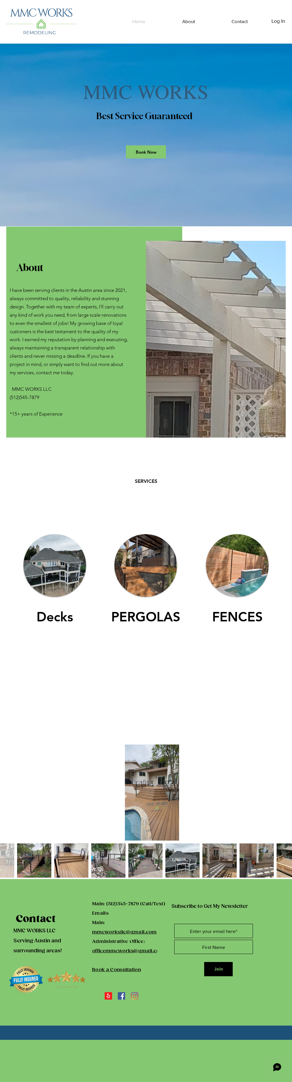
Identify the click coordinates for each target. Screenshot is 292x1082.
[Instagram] (134, 996)
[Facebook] (121, 996)
